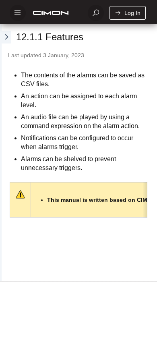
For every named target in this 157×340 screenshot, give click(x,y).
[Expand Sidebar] (5, 152)
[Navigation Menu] (18, 13)
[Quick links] (55, 13)
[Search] (96, 13)
